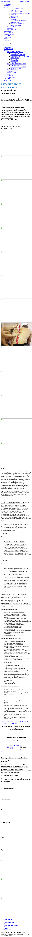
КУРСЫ (6, 7)
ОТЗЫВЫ (10, 28)
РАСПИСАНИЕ (8, 5)
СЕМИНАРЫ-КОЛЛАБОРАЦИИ (16, 20)
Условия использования (11, 925)
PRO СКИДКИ (11, 29)
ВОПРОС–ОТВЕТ (12, 26)
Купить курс (7, 929)
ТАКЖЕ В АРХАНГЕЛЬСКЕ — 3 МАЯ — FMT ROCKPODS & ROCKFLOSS (14, 722)
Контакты (7, 923)
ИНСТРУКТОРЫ (9, 32)
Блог (5, 920)
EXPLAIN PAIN (15, 22)
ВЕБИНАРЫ (7, 31)
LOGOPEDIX (14, 17)
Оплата (6, 928)
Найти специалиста (22, 825)
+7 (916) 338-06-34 (12, 747)
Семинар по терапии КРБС (18, 23)
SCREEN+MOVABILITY (18, 11)
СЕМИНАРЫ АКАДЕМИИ (15, 8)
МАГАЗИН (7, 35)
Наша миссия (8, 919)
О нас (5, 917)
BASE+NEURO (15, 10)
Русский (6, 40)
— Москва (22, 747)
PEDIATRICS (14, 16)
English (6, 38)
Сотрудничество (9, 922)
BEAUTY (13, 19)
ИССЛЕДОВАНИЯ (9, 34)
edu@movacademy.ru (16, 749)
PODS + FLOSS (15, 14)
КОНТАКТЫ (7, 37)
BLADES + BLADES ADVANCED (20, 13)
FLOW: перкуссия (16, 25)
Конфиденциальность (10, 926)
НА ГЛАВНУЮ (8, 4)
